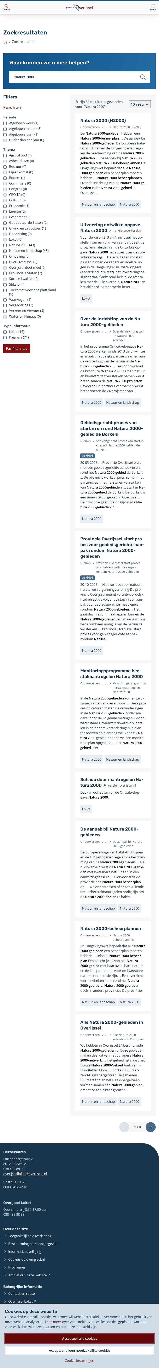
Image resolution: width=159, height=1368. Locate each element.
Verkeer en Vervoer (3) (26, 311)
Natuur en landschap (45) (29, 251)
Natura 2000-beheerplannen (110, 928)
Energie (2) (17, 211)
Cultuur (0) (17, 200)
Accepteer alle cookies (79, 1338)
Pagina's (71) (19, 337)
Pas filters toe (17, 348)
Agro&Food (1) (20, 155)
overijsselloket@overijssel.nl (25, 1174)
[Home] (5, 42)
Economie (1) (19, 206)
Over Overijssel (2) (23, 262)
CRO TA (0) (17, 195)
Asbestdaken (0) (21, 161)
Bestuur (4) (17, 167)
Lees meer (53, 1321)
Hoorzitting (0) (20, 234)
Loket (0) (15, 239)
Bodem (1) (17, 178)
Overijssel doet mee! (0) (27, 268)
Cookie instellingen (79, 1360)
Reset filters (12, 107)
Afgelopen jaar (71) (23, 134)
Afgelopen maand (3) (25, 129)
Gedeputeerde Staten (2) (28, 223)
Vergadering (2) (21, 305)
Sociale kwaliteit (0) (24, 279)
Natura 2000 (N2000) (103, 120)
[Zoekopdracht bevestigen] (143, 77)
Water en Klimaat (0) (25, 316)
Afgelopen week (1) (23, 123)
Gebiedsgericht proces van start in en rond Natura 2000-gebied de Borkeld (111, 428)
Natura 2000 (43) (22, 245)
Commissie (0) (20, 183)
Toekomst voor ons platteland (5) (32, 292)
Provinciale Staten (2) (25, 273)
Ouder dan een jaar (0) (26, 140)
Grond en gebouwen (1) (27, 228)
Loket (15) (16, 332)
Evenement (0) (20, 217)
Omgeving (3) (19, 256)
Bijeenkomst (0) (21, 172)
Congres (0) (18, 189)
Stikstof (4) (17, 284)
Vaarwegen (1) (20, 300)
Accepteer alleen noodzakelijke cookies (79, 1350)
